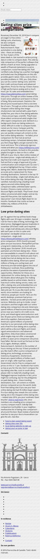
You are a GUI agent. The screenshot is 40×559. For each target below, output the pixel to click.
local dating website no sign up (18, 426)
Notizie (8, 523)
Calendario (9, 528)
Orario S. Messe (11, 526)
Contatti (8, 540)
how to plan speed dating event (18, 421)
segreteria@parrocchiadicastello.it (15, 487)
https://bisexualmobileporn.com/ (15, 238)
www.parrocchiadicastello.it (12, 485)
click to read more (15, 400)
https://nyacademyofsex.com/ (13, 94)
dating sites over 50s (14, 423)
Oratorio (9, 531)
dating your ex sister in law (16, 428)
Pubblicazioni (10, 533)
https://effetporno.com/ (29, 147)
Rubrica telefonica (12, 535)
